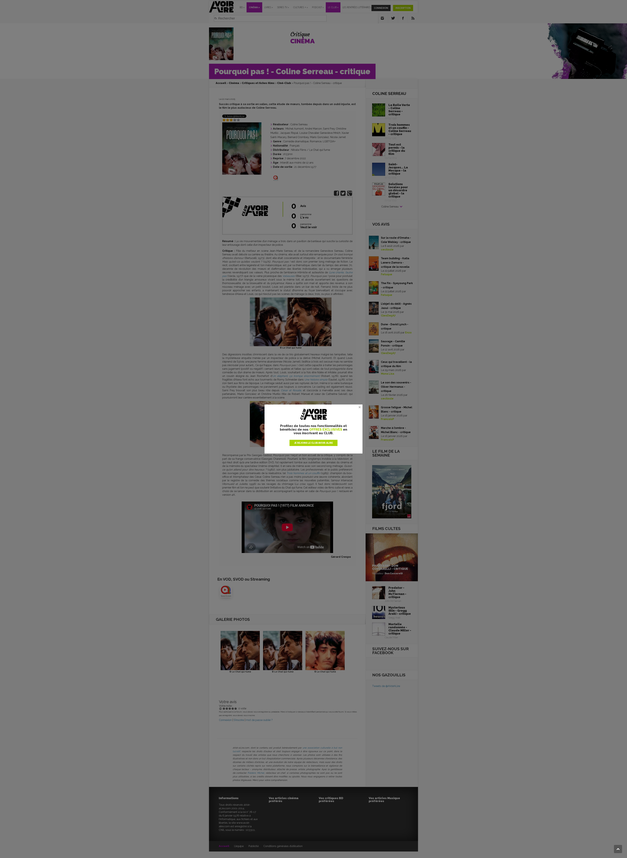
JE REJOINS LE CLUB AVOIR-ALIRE (313, 443)
